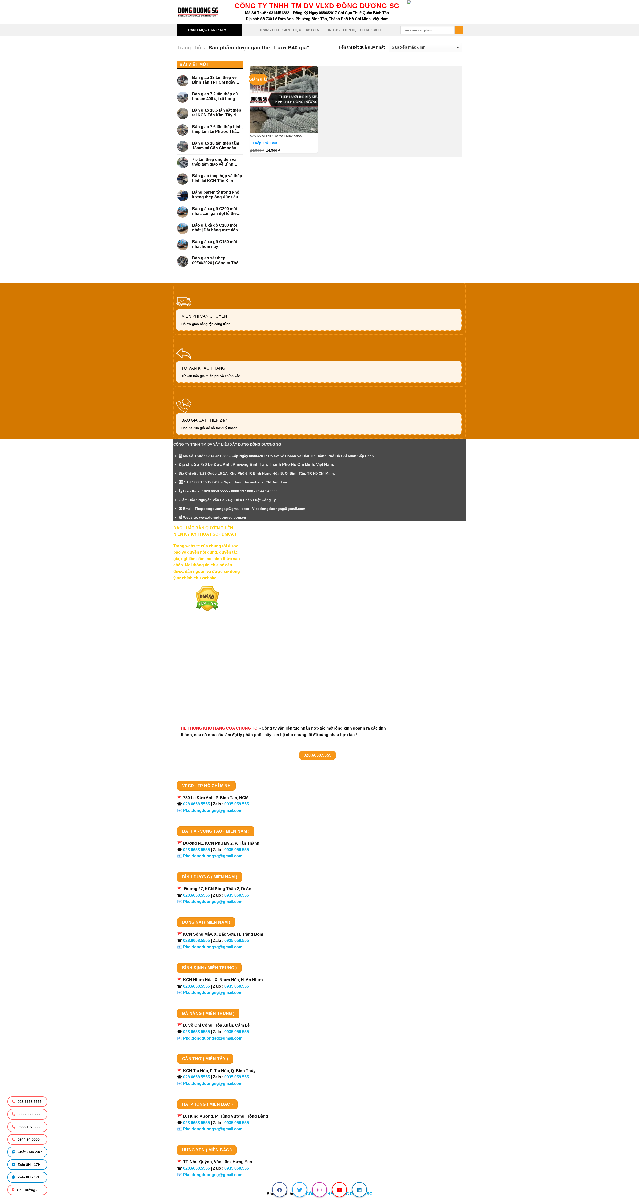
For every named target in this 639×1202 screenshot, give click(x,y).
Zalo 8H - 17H (28, 1165)
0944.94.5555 (28, 1139)
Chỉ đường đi (28, 1190)
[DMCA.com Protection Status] (207, 599)
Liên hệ (350, 30)
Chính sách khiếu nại (199, 686)
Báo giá (312, 30)
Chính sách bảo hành (199, 703)
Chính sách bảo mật (198, 668)
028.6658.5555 (29, 1102)
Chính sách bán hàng (199, 642)
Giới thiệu (291, 30)
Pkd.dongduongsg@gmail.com (212, 810)
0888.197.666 (28, 1127)
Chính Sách (370, 30)
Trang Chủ (269, 30)
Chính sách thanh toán (200, 651)
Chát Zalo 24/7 (29, 1152)
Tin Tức (333, 30)
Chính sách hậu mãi (197, 677)
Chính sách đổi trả (196, 695)
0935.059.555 (28, 1114)
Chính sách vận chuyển (201, 659)
